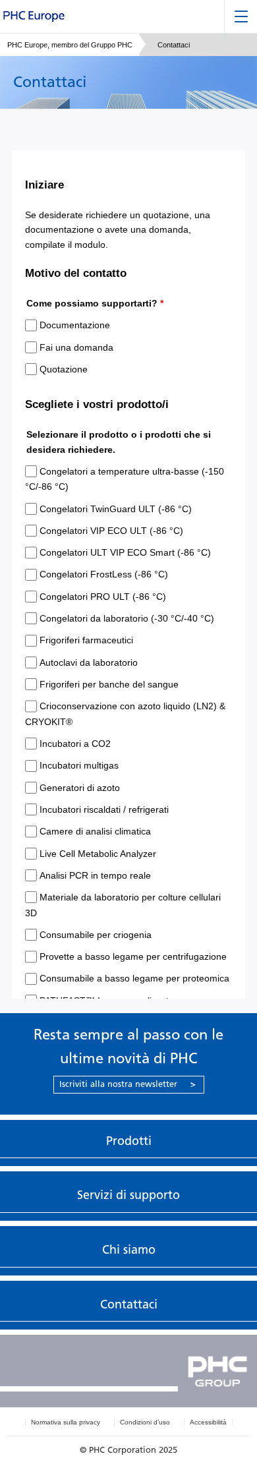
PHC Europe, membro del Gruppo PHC (69, 45)
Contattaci (128, 1304)
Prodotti (129, 1141)
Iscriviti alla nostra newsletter (127, 1084)
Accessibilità (208, 1422)
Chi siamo (129, 1250)
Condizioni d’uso (145, 1422)
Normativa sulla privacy (65, 1422)
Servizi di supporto (128, 1195)
